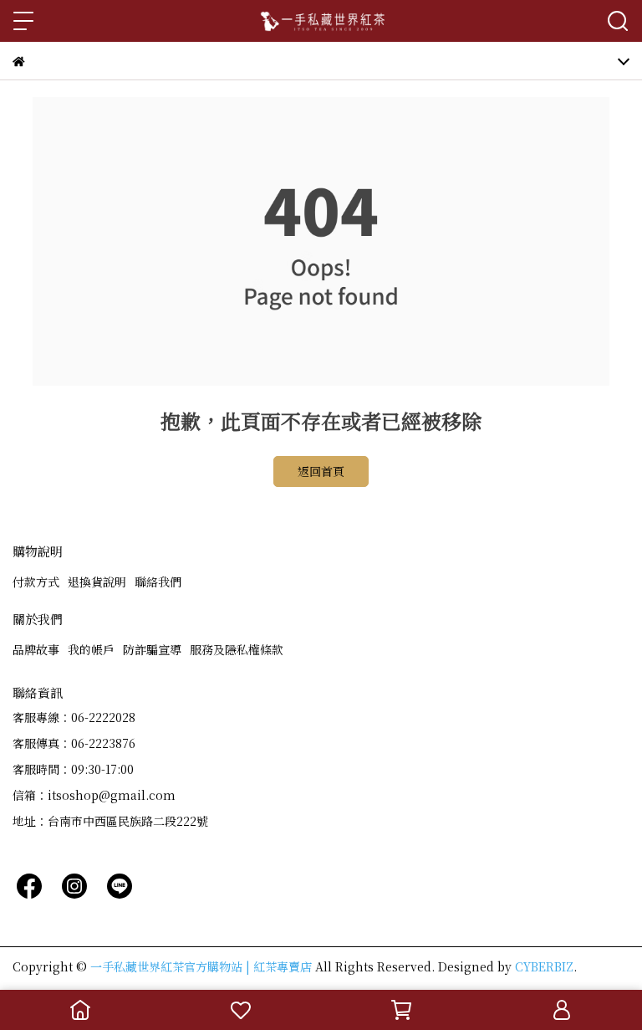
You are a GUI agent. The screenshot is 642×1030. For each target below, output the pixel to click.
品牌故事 (36, 649)
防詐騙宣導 (152, 649)
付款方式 (36, 581)
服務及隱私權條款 (236, 649)
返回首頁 (321, 471)
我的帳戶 (91, 649)
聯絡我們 (158, 581)
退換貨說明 (97, 581)
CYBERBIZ (544, 966)
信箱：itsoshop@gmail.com (94, 795)
